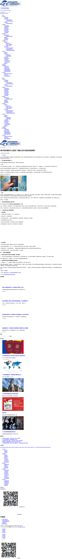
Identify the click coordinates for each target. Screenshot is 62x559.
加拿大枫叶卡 (6, 460)
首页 (3, 15)
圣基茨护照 (6, 473)
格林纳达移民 (6, 25)
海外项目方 (6, 74)
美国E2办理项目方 (7, 138)
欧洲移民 (4, 447)
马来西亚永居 (6, 58)
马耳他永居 (6, 459)
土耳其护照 (6, 471)
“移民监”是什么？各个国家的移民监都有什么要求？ (12, 272)
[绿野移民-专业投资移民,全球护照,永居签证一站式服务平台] (31, 143)
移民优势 (46, 447)
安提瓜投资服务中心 (5, 520)
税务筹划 (40, 447)
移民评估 (3, 539)
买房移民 (26, 447)
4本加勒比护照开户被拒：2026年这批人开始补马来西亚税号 (12, 440)
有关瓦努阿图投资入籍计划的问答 (9, 274)
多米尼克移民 (6, 31)
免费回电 (3, 540)
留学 (18, 447)
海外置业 (3, 64)
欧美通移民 (4, 522)
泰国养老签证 (8, 56)
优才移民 (3, 479)
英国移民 (5, 22)
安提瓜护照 (6, 472)
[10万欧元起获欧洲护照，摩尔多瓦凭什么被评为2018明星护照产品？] (13, 353)
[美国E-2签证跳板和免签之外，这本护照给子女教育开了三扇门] (9, 285)
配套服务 (5, 63)
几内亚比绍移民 (7, 60)
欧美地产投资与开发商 (8, 73)
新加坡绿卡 (6, 456)
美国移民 (5, 42)
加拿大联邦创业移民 (9, 110)
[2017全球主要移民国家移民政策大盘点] (13, 429)
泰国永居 (5, 53)
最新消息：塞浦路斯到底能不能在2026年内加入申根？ (11, 441)
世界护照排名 (6, 66)
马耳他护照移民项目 (9, 83)
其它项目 (3, 155)
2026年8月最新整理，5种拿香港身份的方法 (9, 439)
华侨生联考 (6, 59)
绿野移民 (42, 447)
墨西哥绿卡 (6, 485)
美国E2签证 (8, 43)
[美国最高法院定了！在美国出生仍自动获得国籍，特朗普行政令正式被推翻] (9, 325)
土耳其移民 (6, 32)
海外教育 (31, 447)
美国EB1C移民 (8, 45)
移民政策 (16, 447)
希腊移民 (5, 37)
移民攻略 (1, 447)
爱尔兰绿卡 (6, 458)
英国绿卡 (5, 457)
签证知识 (6, 270)
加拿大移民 (6, 46)
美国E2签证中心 (5, 519)
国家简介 (23, 447)
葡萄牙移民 (6, 38)
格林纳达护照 (6, 470)
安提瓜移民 (6, 30)
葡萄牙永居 (6, 467)
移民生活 (49, 447)
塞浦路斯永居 (6, 464)
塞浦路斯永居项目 (9, 36)
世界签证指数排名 (7, 71)
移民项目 (3, 530)
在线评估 (5, 452)
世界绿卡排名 (6, 67)
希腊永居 (5, 465)
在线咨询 (3, 531)
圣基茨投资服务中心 (5, 521)
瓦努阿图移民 (6, 89)
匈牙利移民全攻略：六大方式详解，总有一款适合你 (11, 438)
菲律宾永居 (6, 57)
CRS (35, 447)
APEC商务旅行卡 (7, 124)
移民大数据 (4, 65)
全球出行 (29, 447)
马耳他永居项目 (9, 19)
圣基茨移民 (6, 28)
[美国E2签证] (13, 410)
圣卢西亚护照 (6, 477)
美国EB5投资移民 (9, 44)
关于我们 (3, 72)
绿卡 (33, 447)
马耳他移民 (6, 18)
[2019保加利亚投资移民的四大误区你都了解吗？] (13, 391)
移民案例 (5, 451)
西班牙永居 (6, 466)
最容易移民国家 (7, 131)
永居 (44, 447)
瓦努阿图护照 (6, 478)
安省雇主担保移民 (9, 49)
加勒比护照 (10, 447)
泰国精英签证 (8, 117)
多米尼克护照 (6, 474)
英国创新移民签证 (9, 23)
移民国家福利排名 (7, 70)
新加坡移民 (6, 17)
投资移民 (37, 447)
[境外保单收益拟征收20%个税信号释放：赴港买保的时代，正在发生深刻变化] (9, 312)
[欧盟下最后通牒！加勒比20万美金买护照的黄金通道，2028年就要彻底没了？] (9, 298)
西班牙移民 (6, 39)
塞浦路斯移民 (6, 35)
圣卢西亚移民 (6, 29)
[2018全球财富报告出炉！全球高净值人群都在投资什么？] (13, 372)
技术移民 (3, 536)
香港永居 (5, 52)
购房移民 (3, 463)
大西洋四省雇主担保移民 (10, 50)
